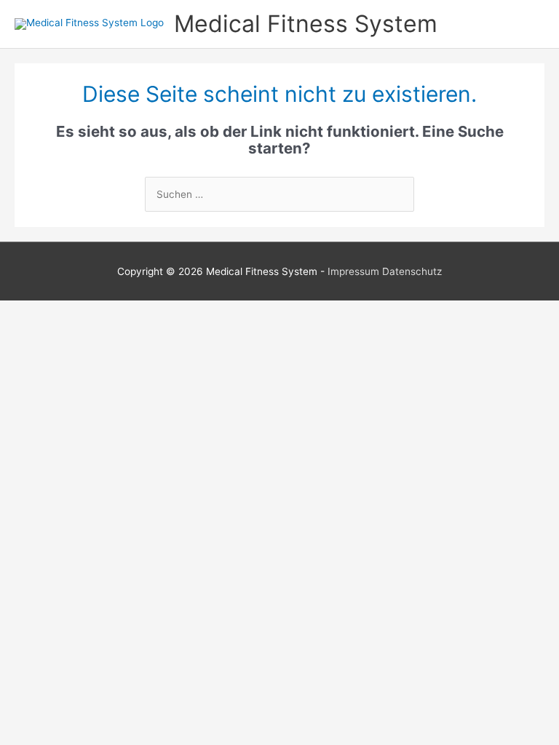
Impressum (353, 271)
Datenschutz (412, 271)
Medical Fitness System (305, 23)
